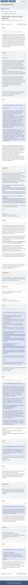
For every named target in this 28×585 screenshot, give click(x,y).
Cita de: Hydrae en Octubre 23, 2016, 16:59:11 (13, 105)
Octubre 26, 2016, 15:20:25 (7, 486)
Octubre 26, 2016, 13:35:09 (7, 468)
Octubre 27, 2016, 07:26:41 (7, 546)
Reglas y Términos (13, 582)
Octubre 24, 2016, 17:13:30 (7, 222)
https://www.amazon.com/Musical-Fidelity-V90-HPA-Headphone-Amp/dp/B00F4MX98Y (14, 242)
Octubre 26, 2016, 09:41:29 (7, 307)
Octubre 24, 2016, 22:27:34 (7, 288)
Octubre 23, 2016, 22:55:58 (7, 101)
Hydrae (4, 53)
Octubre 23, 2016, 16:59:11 (7, 55)
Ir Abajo (3, 24)
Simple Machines (17, 583)
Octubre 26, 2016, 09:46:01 (7, 378)
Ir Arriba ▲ (19, 582)
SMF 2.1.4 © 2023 (11, 583)
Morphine (5, 168)
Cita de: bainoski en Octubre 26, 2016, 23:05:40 (13, 549)
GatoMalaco (5, 272)
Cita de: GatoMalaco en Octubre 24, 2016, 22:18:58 (14, 446)
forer (3, 28)
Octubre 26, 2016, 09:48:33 (7, 443)
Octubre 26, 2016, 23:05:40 (7, 529)
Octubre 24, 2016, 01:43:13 (7, 170)
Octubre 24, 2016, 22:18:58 (7, 274)
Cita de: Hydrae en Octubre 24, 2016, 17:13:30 (13, 383)
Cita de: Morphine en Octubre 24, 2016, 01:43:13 (13, 312)
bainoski (4, 527)
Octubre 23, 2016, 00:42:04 (7, 30)
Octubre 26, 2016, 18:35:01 (7, 503)
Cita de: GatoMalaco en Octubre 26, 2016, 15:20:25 (14, 506)
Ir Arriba (3, 573)
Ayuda (8, 582)
